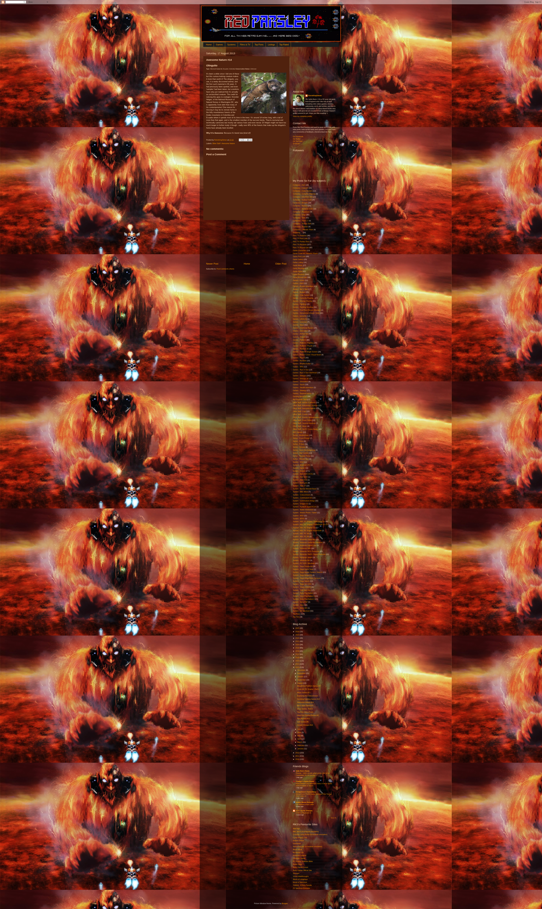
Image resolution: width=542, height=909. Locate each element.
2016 (297, 658)
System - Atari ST (299, 486)
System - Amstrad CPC (301, 465)
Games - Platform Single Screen (305, 352)
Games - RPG (298, 367)
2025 (297, 628)
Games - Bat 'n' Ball (300, 289)
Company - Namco (300, 206)
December (301, 670)
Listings (271, 44)
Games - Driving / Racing (302, 301)
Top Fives (259, 44)
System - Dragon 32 (300, 504)
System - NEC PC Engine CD (304, 528)
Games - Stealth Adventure (303, 388)
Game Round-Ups (300, 277)
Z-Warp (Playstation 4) (303, 813)
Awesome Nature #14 (305, 702)
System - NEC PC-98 (301, 537)
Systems (231, 44)
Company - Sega (299, 215)
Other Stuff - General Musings (304, 423)
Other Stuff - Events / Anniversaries (306, 417)
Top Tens (296, 617)
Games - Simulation (300, 382)
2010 (297, 759)
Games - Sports (299, 385)
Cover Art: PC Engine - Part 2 (308, 689)
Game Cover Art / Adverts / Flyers (305, 254)
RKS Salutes (298, 432)
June (299, 732)
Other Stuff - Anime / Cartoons (304, 403)
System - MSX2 (299, 519)
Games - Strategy (299, 391)
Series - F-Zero (298, 444)
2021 (297, 641)
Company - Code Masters (302, 191)
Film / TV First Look (300, 239)
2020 (297, 645)
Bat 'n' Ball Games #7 (305, 706)
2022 (297, 638)
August (300, 683)
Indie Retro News (303, 771)
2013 (297, 667)
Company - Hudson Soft (302, 200)
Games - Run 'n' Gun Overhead (305, 373)
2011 (297, 756)
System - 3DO (298, 462)
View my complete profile (302, 116)
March (300, 742)
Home (209, 44)
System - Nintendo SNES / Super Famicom (309, 554)
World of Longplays (300, 879)
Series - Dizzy (298, 441)
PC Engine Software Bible (303, 861)
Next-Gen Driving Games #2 (308, 715)
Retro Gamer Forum (300, 867)
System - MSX (298, 516)
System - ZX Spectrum (301, 611)
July (299, 729)
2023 (297, 635)
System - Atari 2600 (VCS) (303, 474)
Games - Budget (299, 292)
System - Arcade (299, 471)
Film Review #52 (303, 719)
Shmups (296, 873)
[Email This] (240, 140)
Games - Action (298, 280)
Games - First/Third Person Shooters (307, 310)
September (301, 680)
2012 (297, 753)
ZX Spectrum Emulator (301, 888)
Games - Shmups (299, 376)
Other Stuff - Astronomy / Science (305, 405)
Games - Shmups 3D (301, 379)
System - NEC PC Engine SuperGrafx (307, 531)
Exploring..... (297, 233)
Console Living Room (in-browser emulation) (310, 835)
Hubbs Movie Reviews (305, 802)
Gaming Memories (300, 396)
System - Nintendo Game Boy (304, 540)
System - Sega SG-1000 (302, 584)
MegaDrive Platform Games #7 (309, 686)
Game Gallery (298, 259)
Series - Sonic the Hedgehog (304, 450)
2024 (297, 632)
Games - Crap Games (301, 295)
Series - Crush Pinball (301, 438)
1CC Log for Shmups (304, 811)
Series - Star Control (300, 453)
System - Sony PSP (300, 602)
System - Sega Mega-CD (302, 575)
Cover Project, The (300, 838)
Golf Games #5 (303, 722)
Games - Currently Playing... (303, 298)
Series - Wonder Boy (301, 459)
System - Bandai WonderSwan (304, 489)
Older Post (281, 263)
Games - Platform (299, 340)
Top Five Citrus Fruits (305, 712)
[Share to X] (245, 140)
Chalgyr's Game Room (305, 781)
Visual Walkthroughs (301, 876)
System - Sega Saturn (301, 581)
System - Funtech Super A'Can (304, 507)
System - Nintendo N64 (302, 548)
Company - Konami (300, 203)
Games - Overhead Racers (303, 328)
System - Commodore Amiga (304, 501)
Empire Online (298, 841)
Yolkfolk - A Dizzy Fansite (302, 885)
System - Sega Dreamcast (303, 566)
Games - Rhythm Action (302, 364)
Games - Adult (298, 283)
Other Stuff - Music (300, 426)
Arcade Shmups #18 (305, 725)
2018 (297, 651)
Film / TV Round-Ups (301, 248)
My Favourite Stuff (300, 400)
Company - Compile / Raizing (304, 194)
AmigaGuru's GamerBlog (306, 792)
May (299, 736)
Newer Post (212, 263)
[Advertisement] (246, 241)
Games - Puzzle (299, 358)
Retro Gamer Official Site (302, 870)
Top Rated (284, 44)
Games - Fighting (299, 304)
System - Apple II (299, 468)
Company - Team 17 (300, 221)
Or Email (296, 144)
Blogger (285, 903)
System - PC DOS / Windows (304, 563)
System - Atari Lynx (300, 483)
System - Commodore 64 (302, 498)
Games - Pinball (299, 337)
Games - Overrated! (300, 331)
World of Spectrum (300, 882)
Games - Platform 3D (301, 349)
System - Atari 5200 (300, 477)
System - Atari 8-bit (300, 480)
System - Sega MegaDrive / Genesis (307, 578)
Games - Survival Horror (302, 393)
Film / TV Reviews (300, 245)
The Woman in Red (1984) (305, 804)
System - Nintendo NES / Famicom (306, 551)
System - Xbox (298, 605)
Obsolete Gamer (299, 858)
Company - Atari (299, 185)
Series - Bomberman (301, 435)
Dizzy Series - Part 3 (305, 709)
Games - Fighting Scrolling (303, 307)
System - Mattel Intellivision (303, 510)
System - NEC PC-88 (301, 534)
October (300, 677)
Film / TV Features (300, 236)
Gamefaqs (297, 844)
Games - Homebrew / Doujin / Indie (306, 313)
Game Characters (299, 251)
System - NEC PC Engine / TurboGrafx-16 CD (310, 525)
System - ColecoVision (301, 495)
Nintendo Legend (299, 855)
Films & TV (245, 44)
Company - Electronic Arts (303, 197)
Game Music (297, 265)
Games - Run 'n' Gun (301, 370)
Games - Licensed (300, 322)
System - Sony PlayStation (303, 593)
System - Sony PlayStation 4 (303, 599)
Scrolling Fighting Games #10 (308, 699)
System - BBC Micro (300, 492)
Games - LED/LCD (300, 319)
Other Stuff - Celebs (300, 414)
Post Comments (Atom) (225, 269)
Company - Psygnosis (301, 212)
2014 (297, 664)
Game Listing (298, 262)
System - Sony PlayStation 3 (303, 596)
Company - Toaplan (300, 227)
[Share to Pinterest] (251, 140)
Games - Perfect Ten (300, 334)
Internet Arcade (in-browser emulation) (307, 847)
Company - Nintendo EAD (303, 209)
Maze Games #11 (304, 693)
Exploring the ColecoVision (307, 696)
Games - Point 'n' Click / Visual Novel (307, 355)
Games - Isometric (300, 316)
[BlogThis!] (243, 140)
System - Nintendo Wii (301, 560)
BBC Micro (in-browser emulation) (306, 832)
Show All (333, 818)
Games (219, 44)
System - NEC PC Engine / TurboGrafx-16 (309, 522)
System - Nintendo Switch (302, 557)
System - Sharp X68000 (302, 587)
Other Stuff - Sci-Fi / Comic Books (305, 429)
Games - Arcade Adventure (303, 286)
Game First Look (299, 256)
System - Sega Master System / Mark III (308, 572)
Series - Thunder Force (302, 456)
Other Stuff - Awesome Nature (223, 143)
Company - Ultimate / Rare (303, 230)
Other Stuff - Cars (299, 411)
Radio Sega (297, 864)
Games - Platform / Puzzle (303, 346)
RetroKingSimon (315, 96)
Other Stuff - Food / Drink (302, 420)
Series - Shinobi (299, 447)
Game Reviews (299, 274)
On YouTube (297, 141)
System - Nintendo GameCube (304, 545)
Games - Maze (298, 325)
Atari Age (296, 829)
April (299, 739)
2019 (297, 648)
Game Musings (298, 268)
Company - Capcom (300, 188)
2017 (297, 654)
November (301, 673)
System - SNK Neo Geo (302, 590)
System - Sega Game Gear (303, 569)
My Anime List (298, 852)
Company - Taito (299, 218)
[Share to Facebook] (248, 140)
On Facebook (298, 137)
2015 (297, 661)
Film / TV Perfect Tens (301, 242)
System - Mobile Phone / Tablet (305, 513)
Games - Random (299, 361)
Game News (297, 271)
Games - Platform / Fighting (303, 343)
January (300, 749)
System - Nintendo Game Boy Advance (308, 542)
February (301, 745)
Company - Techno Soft (302, 224)
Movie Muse (297, 850)
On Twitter (296, 139)
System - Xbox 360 (300, 608)
